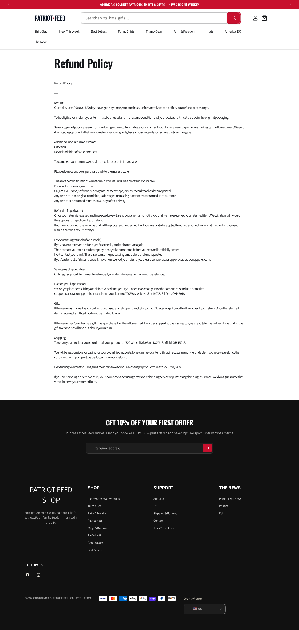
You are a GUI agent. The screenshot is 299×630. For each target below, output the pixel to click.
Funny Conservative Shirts (104, 498)
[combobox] (154, 18)
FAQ (155, 506)
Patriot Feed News (230, 498)
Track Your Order (163, 528)
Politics (223, 506)
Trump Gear (95, 506)
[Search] (234, 18)
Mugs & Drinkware (99, 528)
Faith (222, 513)
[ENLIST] (207, 448)
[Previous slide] (8, 4)
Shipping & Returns (165, 513)
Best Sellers (95, 550)
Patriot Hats (95, 520)
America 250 (95, 542)
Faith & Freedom (98, 513)
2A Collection (96, 535)
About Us (159, 498)
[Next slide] (290, 4)
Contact (158, 520)
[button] (264, 18)
